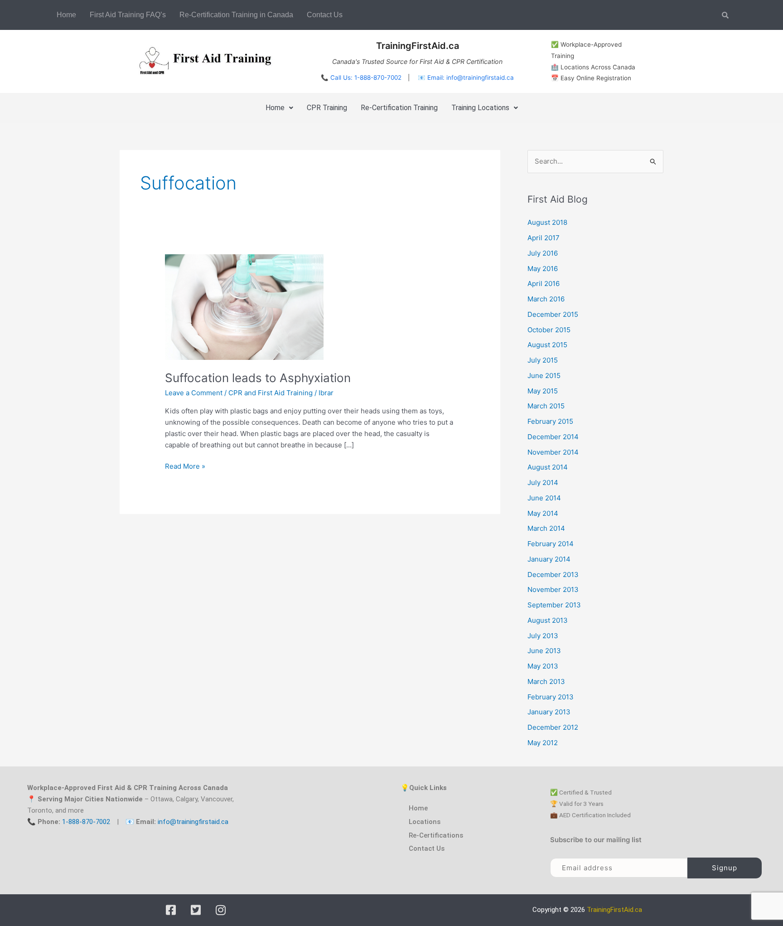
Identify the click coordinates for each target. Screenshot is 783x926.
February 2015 (550, 421)
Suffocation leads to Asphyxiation (258, 378)
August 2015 (547, 344)
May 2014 (542, 513)
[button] (279, 107)
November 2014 (553, 452)
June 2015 (544, 375)
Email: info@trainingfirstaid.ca (470, 77)
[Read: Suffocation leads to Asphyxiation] (244, 306)
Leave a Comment (193, 392)
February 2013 (550, 697)
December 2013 (553, 574)
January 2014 (548, 559)
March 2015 (546, 406)
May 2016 (542, 268)
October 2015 (548, 329)
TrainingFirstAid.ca (614, 910)
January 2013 (548, 712)
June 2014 (544, 498)
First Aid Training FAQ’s (128, 15)
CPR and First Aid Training (270, 392)
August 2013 (547, 620)
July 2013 (542, 635)
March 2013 (546, 681)
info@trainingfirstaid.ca (193, 822)
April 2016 (543, 283)
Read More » (185, 465)
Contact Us (325, 15)
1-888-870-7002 (86, 822)
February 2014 (550, 543)
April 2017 (543, 237)
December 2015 (552, 314)
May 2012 (542, 742)
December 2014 (553, 436)
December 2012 (552, 727)
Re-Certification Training (399, 107)
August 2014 (547, 467)
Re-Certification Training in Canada (236, 15)
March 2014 (546, 528)
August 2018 (547, 222)
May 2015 (542, 391)
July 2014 (542, 482)
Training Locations (480, 107)
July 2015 (542, 360)
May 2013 (542, 666)
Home (66, 15)
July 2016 (542, 253)
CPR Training (327, 107)
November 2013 (553, 589)
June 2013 (544, 650)
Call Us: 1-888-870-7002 (365, 77)
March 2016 (546, 299)
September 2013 (554, 605)
